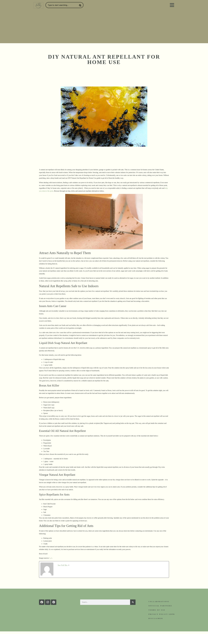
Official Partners (160, 606)
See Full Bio (62, 565)
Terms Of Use (157, 610)
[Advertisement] (104, 27)
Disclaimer (156, 618)
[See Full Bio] (68, 565)
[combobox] (64, 5)
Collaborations (159, 601)
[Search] (79, 5)
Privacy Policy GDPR (162, 614)
